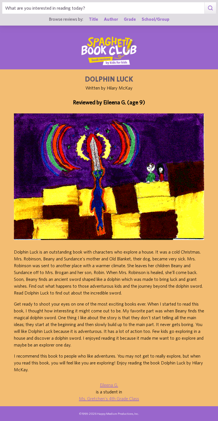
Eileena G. (109, 384)
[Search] (210, 8)
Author (111, 19)
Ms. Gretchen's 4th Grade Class (109, 398)
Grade (130, 19)
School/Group (155, 19)
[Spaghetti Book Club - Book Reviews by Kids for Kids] (109, 51)
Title (93, 19)
